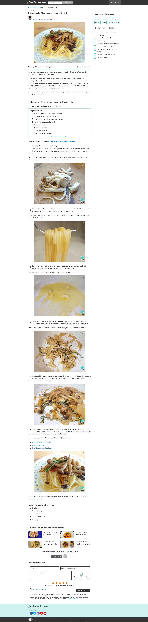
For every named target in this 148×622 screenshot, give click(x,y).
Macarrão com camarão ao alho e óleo (108, 44)
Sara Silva (37, 19)
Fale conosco (58, 620)
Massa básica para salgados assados (107, 46)
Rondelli (105, 19)
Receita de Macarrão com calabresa (62, 141)
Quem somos (50, 620)
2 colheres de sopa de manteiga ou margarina (48, 119)
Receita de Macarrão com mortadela (82, 533)
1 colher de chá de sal (40, 130)
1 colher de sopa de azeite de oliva (44, 122)
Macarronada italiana (38, 445)
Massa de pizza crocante (103, 57)
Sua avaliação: (49, 586)
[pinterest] (45, 613)
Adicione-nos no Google (84, 67)
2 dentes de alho (39, 125)
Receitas (30, 7)
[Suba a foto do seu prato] (65, 556)
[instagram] (38, 613)
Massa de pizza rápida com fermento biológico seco (107, 34)
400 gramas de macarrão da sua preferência (48, 113)
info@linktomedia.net (73, 598)
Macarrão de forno (113, 22)
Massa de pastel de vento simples (106, 54)
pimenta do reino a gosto (42, 133)
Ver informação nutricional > (59, 136)
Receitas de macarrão (35, 499)
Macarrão (39, 7)
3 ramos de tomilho (40, 127)
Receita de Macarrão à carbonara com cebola (50, 543)
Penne (97, 22)
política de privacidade (42, 589)
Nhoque (103, 22)
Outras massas (114, 19)
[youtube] (41, 613)
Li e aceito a (39, 589)
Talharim (98, 19)
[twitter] (34, 613)
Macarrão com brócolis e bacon (41, 448)
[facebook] (31, 613)
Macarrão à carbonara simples (41, 442)
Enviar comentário (83, 590)
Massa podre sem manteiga (104, 38)
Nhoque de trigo (101, 41)
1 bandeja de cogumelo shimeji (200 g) (46, 116)
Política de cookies (89, 620)
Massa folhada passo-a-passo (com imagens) (107, 50)
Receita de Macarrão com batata (50, 533)
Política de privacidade (79, 620)
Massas (34, 7)
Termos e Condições (67, 620)
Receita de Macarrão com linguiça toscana (83, 543)
